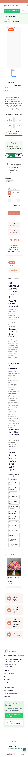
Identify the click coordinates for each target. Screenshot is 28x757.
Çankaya (6, 682)
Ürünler (14, 19)
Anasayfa (7, 19)
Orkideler (10, 182)
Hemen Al (18, 155)
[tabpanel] (14, 412)
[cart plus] (18, 200)
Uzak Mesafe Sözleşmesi (10, 693)
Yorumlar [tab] (12, 265)
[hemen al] (18, 240)
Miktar (10, 197)
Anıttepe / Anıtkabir (9, 673)
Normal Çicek (7, 21)
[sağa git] (22, 555)
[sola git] (19, 555)
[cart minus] (9, 200)
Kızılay (5, 676)
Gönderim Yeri (12, 189)
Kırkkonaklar (7, 679)
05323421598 (8, 666)
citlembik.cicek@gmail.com (11, 664)
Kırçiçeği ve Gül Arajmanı (13, 577)
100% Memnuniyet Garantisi (14, 270)
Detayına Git (13, 587)
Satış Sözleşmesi (8, 690)
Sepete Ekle (15, 213)
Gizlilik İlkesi (7, 696)
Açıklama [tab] (12, 262)
